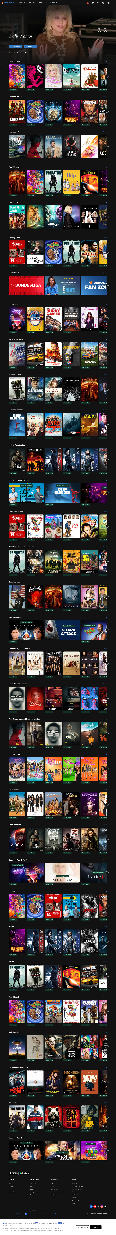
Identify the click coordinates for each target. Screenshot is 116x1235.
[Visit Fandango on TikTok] (105, 1206)
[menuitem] (98, 2)
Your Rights (59, 1223)
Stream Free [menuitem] (22, 3)
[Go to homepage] (8, 2)
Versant (16, 1222)
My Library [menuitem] (53, 3)
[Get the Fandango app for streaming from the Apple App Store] (14, 1173)
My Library (33, 1183)
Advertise (74, 1197)
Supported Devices (77, 1186)
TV (9, 1189)
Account (32, 1186)
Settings (32, 1189)
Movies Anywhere (56, 1192)
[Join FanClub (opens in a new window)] (88, 2)
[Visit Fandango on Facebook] (91, 1206)
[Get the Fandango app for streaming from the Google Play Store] (24, 1173)
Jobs (73, 1203)
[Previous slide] (99, 30)
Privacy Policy (19, 1214)
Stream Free (12, 1192)
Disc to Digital (55, 1189)
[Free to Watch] (17, 76)
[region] (58, 1227)
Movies (11, 1186)
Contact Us (75, 1195)
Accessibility (75, 1200)
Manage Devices (34, 1192)
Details (30, 46)
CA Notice (43, 1214)
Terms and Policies (52, 1214)
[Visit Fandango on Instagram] (101, 1206)
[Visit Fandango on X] (98, 1206)
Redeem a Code (34, 1195)
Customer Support (77, 1189)
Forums (74, 1192)
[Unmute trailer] (26, 53)
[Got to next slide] (107, 76)
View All (105, 61)
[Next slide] (105, 30)
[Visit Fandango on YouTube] (94, 1206)
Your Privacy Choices (33, 1214)
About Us (74, 1183)
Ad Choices (12, 1214)
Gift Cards (53, 1195)
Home (10, 1183)
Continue (95, 1227)
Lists (52, 1183)
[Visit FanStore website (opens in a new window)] (103, 2)
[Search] (113, 2)
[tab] (9, 52)
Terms (36, 1222)
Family (52, 1186)
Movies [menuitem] (40, 3)
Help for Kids (61, 1214)
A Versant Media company (101, 1213)
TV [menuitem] (46, 3)
